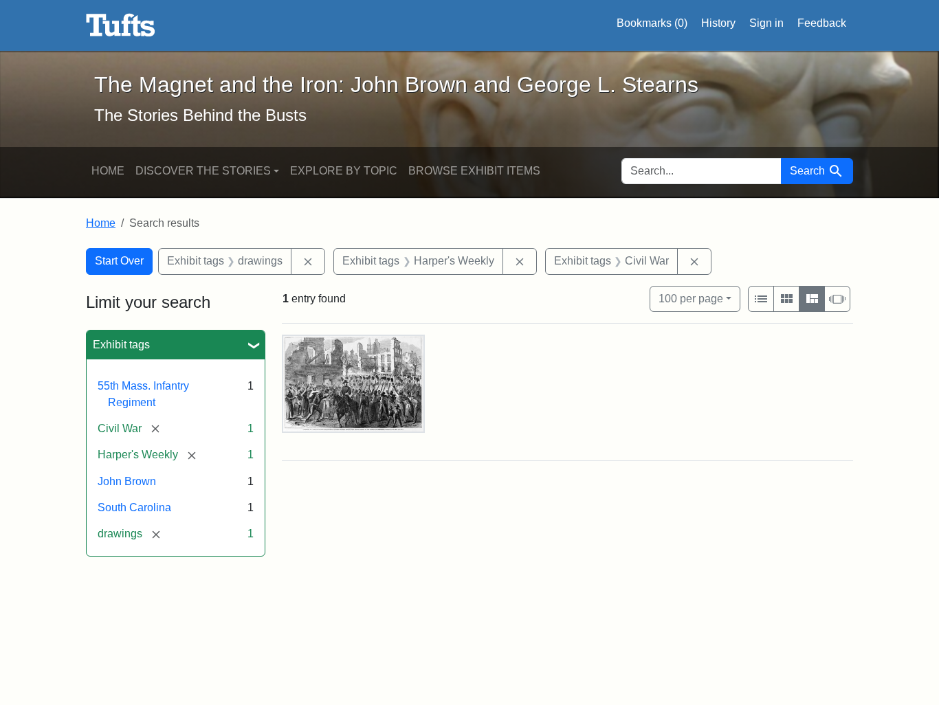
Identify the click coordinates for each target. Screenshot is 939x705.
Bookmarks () (652, 23)
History (718, 23)
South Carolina (134, 507)
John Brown (127, 481)
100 (691, 298)
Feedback (821, 23)
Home (107, 171)
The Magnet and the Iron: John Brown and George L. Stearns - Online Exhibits (120, 25)
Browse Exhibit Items (474, 171)
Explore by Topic (343, 171)
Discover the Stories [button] (203, 171)
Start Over (119, 261)
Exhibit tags (121, 344)
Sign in (766, 23)
